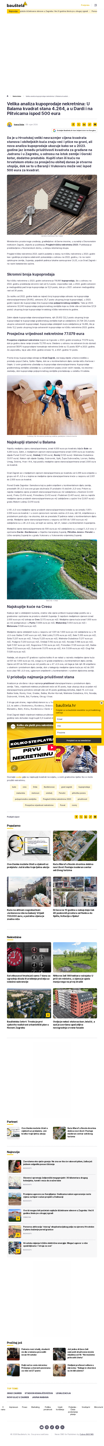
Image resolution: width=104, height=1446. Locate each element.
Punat (62, 805)
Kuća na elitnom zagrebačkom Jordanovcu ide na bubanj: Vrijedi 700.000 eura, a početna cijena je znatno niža (25, 914)
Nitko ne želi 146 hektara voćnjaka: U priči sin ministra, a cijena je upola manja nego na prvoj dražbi (73, 978)
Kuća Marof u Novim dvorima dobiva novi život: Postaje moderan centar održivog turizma (73, 867)
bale (14, 787)
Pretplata (85, 5)
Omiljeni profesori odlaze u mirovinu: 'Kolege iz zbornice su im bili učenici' (81, 1368)
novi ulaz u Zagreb (18, 1397)
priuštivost (82, 799)
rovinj (74, 805)
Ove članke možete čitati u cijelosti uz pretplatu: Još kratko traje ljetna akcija (28, 866)
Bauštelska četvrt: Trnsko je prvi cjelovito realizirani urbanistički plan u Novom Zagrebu (28, 1024)
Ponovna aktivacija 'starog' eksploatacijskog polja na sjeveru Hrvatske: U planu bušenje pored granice (58, 1228)
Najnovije (13, 1152)
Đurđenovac (49, 787)
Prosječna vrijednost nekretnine (39, 805)
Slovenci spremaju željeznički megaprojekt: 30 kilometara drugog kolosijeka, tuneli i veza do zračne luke (55, 1179)
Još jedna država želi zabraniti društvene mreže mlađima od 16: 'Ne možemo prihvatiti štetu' (81, 1353)
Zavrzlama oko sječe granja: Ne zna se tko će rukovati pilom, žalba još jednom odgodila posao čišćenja (57, 1162)
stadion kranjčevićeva (39, 1393)
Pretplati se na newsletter (79, 740)
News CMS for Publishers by (74, 1434)
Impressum (13, 1407)
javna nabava (40, 1397)
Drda (35, 787)
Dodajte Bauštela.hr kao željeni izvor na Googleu (76, 130)
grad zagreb (66, 787)
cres (25, 787)
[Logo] (17, 4)
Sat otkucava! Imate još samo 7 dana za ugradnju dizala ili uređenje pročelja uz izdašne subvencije (28, 978)
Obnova (27, 1217)
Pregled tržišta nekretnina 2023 (57, 799)
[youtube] (42, 1427)
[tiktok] (52, 1427)
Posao (24, 1407)
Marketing (35, 1407)
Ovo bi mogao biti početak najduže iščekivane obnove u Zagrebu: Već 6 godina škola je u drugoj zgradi (58, 1211)
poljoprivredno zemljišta (25, 799)
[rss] (62, 1427)
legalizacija (63, 1393)
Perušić (62, 793)
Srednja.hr (86, 1407)
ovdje (19, 777)
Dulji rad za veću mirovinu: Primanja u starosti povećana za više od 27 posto (35, 1368)
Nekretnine (17, 96)
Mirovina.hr (98, 1407)
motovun (35, 793)
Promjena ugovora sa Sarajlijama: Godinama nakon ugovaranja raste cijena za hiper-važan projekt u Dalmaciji (57, 1195)
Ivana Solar (19, 125)
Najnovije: (13, 11)
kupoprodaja (84, 787)
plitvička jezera (79, 793)
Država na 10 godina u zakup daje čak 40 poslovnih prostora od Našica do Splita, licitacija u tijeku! (73, 913)
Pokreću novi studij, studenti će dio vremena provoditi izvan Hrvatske (35, 1352)
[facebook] (57, 1427)
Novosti (27, 1168)
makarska (20, 793)
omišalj (49, 793)
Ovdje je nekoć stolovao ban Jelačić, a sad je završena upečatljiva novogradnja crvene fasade (74, 1024)
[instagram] (47, 1427)
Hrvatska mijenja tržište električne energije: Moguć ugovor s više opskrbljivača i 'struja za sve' (55, 1244)
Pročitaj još (14, 1342)
